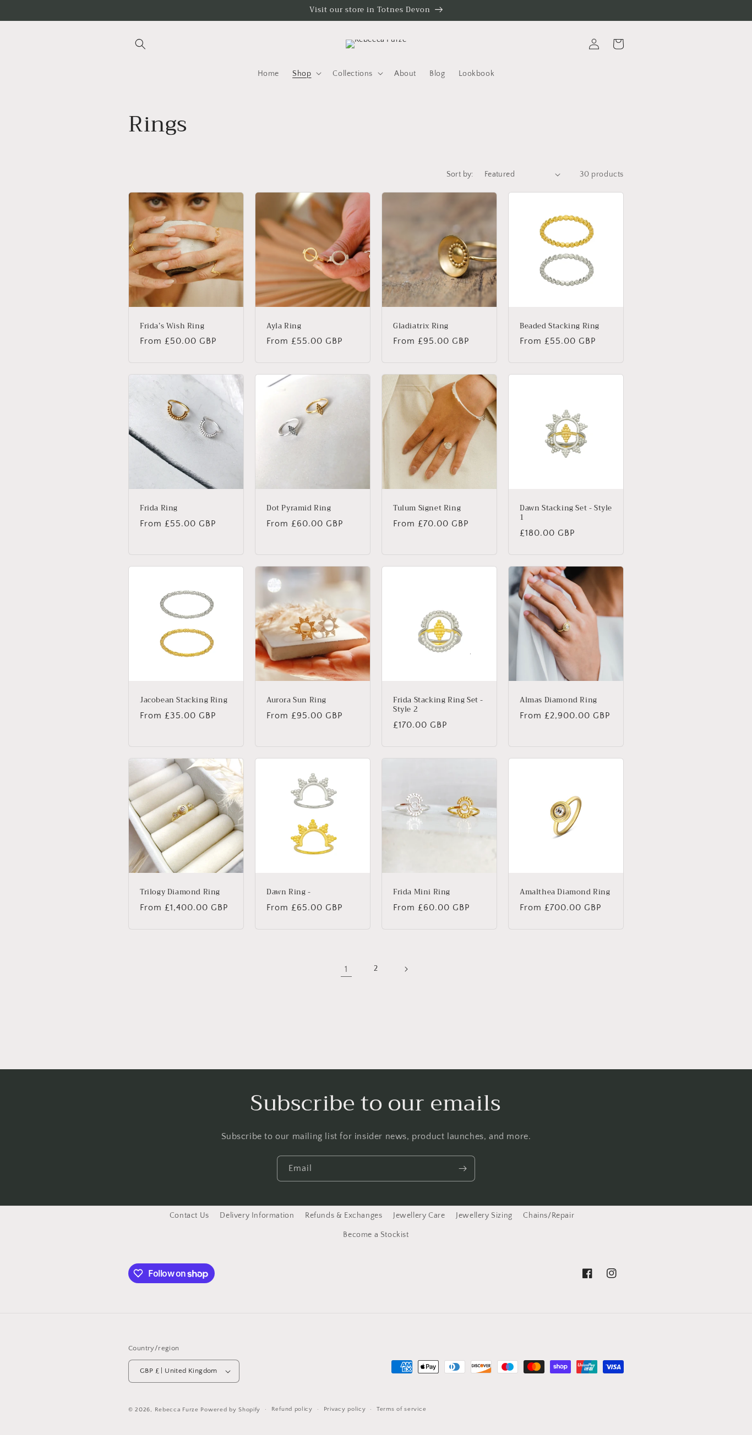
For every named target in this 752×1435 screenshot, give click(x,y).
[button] (140, 44)
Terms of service (401, 1409)
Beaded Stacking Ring (560, 326)
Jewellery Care (419, 1215)
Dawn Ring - (288, 892)
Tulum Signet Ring (427, 508)
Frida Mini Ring (421, 892)
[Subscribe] (462, 1168)
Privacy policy (345, 1409)
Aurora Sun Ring (296, 700)
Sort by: (459, 174)
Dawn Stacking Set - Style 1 (566, 513)
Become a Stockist (375, 1234)
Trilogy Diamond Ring (180, 892)
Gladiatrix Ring (421, 326)
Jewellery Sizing (484, 1215)
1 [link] (346, 969)
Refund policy (292, 1409)
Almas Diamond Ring (558, 700)
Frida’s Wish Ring (172, 326)
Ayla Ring (283, 326)
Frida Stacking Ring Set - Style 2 (438, 705)
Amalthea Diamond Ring (565, 892)
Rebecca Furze (177, 1409)
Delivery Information (257, 1215)
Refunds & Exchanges (343, 1215)
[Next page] (406, 969)
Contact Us (189, 1215)
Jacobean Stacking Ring (183, 700)
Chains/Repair (548, 1215)
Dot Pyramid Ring (298, 508)
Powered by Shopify (230, 1409)
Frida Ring (159, 508)
